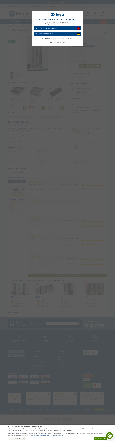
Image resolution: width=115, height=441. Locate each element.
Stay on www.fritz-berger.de (44, 34)
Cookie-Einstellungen (16, 438)
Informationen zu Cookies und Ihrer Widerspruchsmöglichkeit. (46, 435)
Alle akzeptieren (100, 438)
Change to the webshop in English (46, 28)
